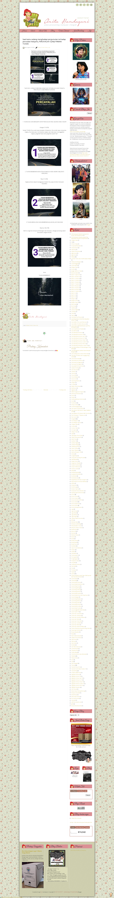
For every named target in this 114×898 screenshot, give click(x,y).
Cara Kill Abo (74, 330)
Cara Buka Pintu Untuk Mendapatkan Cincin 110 (80, 319)
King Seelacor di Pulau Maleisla (79, 481)
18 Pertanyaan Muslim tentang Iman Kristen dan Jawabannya (80, 234)
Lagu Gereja (74, 511)
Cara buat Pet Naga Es (76, 364)
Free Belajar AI (74, 420)
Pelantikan (73, 553)
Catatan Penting (75, 368)
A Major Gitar (74, 240)
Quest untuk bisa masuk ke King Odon (80, 628)
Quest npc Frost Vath (76, 621)
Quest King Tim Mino (76, 606)
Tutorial (73, 665)
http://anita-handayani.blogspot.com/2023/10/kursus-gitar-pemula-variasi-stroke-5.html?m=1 (80, 154)
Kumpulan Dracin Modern (77, 490)
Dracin (73, 395)
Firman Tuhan (44, 47)
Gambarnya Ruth (75, 446)
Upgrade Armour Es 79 (76, 680)
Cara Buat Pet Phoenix (76, 317)
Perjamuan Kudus (75, 564)
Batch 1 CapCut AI (75, 274)
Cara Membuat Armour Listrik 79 (79, 342)
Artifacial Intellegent (76, 262)
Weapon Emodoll (75, 693)
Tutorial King (74, 670)
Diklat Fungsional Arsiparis (77, 392)
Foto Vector (74, 417)
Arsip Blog (80, 791)
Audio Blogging (74, 263)
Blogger (88, 224)
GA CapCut (74, 430)
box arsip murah (75, 698)
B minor (73, 269)
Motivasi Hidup (75, 535)
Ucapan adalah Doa (76, 672)
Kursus (73, 494)
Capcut (73, 315)
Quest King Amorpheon (77, 584)
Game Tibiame (74, 450)
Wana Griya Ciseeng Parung (78, 691)
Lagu (72, 509)
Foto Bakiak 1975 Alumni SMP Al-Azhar (80, 413)
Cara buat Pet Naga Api (76, 362)
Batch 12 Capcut (75, 278)
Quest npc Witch (75, 624)
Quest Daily (74, 578)
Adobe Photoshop (75, 251)
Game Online (74, 448)
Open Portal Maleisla (76, 548)
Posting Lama (62, 390)
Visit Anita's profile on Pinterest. (78, 850)
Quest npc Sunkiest (76, 623)
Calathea (73, 308)
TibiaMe (73, 656)
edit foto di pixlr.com (76, 702)
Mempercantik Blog (76, 524)
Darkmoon (73, 388)
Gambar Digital (74, 443)
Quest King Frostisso (76, 593)
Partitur (73, 549)
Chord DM (73, 375)
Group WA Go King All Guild (78, 457)
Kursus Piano (74, 505)
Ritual (72, 634)
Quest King (74, 580)
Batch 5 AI (73, 297)
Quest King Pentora (76, 604)
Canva (72, 313)
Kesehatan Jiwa (75, 478)
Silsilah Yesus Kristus (76, 637)
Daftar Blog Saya (80, 827)
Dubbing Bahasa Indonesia (77, 399)
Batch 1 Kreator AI (75, 276)
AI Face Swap (74, 244)
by (41, 892)
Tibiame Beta (74, 658)
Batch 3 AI (73, 293)
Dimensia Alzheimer (76, 393)
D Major (73, 382)
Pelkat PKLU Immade (76, 818)
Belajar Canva (74, 300)
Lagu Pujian (74, 516)
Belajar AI (73, 298)
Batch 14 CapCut (75, 282)
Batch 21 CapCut (75, 291)
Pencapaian (74, 557)
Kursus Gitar (74, 501)
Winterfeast (74, 694)
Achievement (74, 247)
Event (72, 401)
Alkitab (38, 47)
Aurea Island (74, 265)
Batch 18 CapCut (75, 286)
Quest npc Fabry (75, 619)
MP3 (72, 520)
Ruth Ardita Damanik (76, 635)
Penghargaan (74, 559)
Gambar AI (73, 441)
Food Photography (75, 406)
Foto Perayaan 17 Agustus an (78, 415)
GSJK (72, 433)
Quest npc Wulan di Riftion (78, 626)
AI (71, 242)
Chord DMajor (74, 377)
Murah (73, 537)
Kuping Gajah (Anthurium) (77, 492)
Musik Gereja (74, 540)
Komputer (73, 485)
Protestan (73, 570)
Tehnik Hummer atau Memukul (78, 654)
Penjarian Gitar (75, 560)
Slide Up (73, 641)
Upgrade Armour (75, 674)
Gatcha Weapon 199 (76, 452)
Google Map (74, 455)
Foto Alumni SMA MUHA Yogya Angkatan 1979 (81, 410)
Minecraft (73, 531)
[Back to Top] (111, 895)
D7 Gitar (73, 384)
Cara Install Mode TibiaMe (77, 329)
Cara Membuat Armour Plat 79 (78, 343)
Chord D (73, 373)
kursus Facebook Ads (76, 705)
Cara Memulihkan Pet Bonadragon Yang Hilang (81, 348)
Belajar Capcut (74, 302)
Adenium (73, 249)
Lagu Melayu (74, 514)
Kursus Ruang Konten (76, 507)
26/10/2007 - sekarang (62, 892)
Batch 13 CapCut (75, 280)
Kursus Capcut (74, 498)
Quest (72, 573)
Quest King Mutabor (76, 599)
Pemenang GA (74, 555)
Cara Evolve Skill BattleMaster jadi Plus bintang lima (80, 326)
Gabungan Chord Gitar (76, 435)
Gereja (73, 454)
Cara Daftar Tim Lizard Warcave (79, 322)
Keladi (72, 470)
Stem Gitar (74, 643)
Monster (73, 533)
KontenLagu (74, 487)
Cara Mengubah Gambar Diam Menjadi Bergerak (80, 351)
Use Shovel (74, 689)
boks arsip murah (75, 696)
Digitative (73, 390)
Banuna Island (74, 273)
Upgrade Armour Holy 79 (77, 682)
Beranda (46, 390)
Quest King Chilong (76, 589)
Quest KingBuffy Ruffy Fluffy (78, 610)
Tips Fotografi (74, 663)
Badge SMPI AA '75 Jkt (76, 271)
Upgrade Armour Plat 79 (77, 685)
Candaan (73, 311)
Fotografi (73, 419)
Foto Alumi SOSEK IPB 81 (77, 408)
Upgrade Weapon (75, 687)
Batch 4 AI (73, 295)
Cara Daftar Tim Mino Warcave (78, 324)
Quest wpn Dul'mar (76, 630)
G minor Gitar (74, 428)
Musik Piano (74, 544)
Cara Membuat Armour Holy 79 (78, 340)
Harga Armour (74, 461)
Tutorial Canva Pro (75, 667)
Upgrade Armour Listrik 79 (77, 683)
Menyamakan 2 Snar (76, 525)
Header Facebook (75, 465)
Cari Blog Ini (74, 791)
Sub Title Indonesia (76, 647)
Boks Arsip (73, 304)
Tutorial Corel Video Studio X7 (78, 669)
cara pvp (73, 700)
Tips (72, 661)
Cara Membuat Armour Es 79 (78, 338)
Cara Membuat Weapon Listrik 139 (79, 345)
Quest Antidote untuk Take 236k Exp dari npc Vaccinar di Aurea (81, 576)
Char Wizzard (74, 369)
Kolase (73, 483)
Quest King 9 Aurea (76, 582)
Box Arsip (73, 306)
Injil (49, 47)
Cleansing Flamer (75, 380)
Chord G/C (73, 379)
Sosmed (87, 827)
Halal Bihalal (74, 459)
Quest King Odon (75, 602)
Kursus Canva (74, 496)
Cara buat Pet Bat (75, 358)
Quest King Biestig (75, 588)
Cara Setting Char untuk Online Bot (79, 353)
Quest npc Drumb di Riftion (78, 617)
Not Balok (73, 546)
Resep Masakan (75, 632)
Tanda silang (74, 652)
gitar (72, 704)
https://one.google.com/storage (77, 131)
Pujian (72, 572)
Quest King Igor (75, 597)
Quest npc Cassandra (76, 613)
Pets (72, 568)
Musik (72, 538)
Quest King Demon (76, 591)
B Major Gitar (74, 267)
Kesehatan (74, 476)
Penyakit (73, 562)
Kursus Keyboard (75, 503)
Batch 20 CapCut (75, 289)
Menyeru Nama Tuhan (76, 527)
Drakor (73, 397)
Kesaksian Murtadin (76, 474)
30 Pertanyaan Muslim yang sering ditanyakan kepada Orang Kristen (79, 237)
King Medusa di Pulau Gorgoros (79, 479)
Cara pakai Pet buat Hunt (77, 366)
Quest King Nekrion (76, 600)
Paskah (73, 551)
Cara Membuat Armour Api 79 (78, 336)
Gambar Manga (75, 444)
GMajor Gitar (74, 432)
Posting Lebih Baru (27, 390)
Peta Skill (73, 566)
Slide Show (74, 639)
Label (85, 791)
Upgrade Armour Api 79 (77, 678)
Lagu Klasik (74, 513)
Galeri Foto (74, 439)
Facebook (73, 403)
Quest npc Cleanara (76, 615)
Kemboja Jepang (75, 472)
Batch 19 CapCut (75, 287)
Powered (73, 892)
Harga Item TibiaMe (76, 463)
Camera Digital (74, 309)
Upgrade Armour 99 (76, 676)
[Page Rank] (81, 809)
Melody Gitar (74, 522)
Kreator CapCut (75, 489)
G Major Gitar (74, 424)
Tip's (72, 659)
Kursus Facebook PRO (76, 500)
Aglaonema (74, 253)
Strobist (73, 645)
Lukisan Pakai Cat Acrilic (77, 518)
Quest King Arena (75, 586)
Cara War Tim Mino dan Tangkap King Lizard (80, 356)
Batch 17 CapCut (75, 284)
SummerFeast (74, 648)
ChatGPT (73, 371)
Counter (73, 827)
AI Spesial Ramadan (76, 245)
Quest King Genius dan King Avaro (79, 595)
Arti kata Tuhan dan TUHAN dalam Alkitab (81, 258)
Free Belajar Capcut (76, 422)
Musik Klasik (74, 542)
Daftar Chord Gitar (75, 386)
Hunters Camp (74, 468)
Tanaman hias (74, 650)
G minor (73, 426)
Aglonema (73, 255)
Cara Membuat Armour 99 (77, 334)
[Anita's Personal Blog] (87, 781)
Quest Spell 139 (75, 611)
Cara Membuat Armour (77, 332)
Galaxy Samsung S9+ (76, 437)
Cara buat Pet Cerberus (77, 360)
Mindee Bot (74, 529)
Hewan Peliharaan (75, 466)
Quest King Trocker (76, 608)
